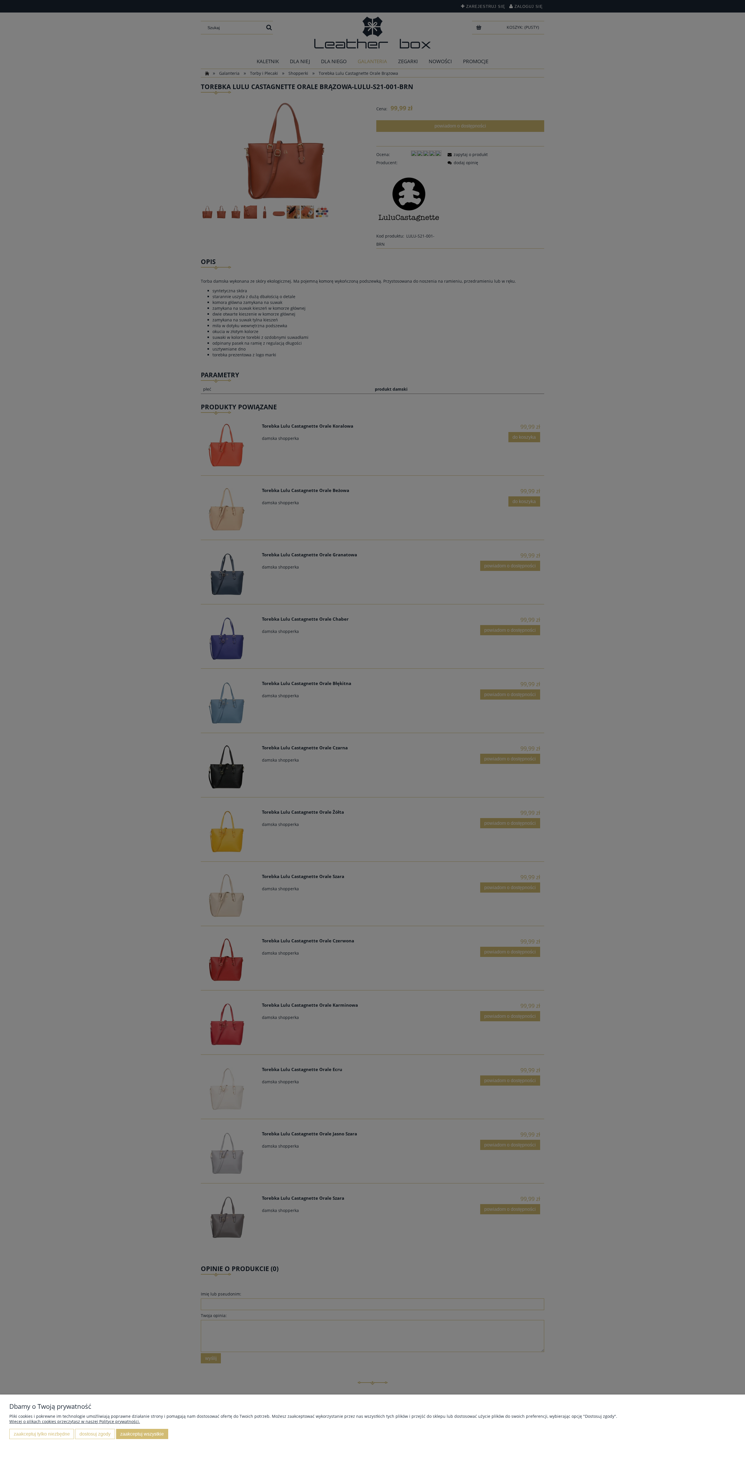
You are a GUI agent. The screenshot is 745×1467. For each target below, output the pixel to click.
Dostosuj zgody (95, 1433)
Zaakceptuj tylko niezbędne (42, 1433)
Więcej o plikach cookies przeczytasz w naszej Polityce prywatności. (74, 1421)
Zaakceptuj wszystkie (142, 1433)
